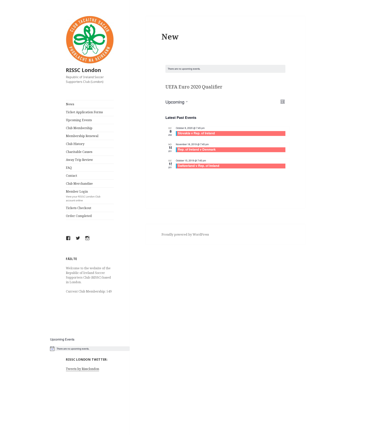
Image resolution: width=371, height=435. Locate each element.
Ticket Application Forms (84, 112)
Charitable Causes (79, 152)
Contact (71, 175)
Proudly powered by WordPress (185, 234)
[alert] (90, 348)
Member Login (83, 195)
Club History (75, 144)
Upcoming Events (79, 120)
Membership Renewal (82, 136)
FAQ (69, 168)
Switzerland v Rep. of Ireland (198, 165)
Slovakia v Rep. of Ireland (196, 133)
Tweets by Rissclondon (82, 369)
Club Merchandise (79, 183)
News (70, 104)
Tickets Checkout (78, 208)
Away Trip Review (79, 160)
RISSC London (83, 70)
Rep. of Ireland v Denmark (197, 149)
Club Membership (79, 128)
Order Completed (79, 216)
